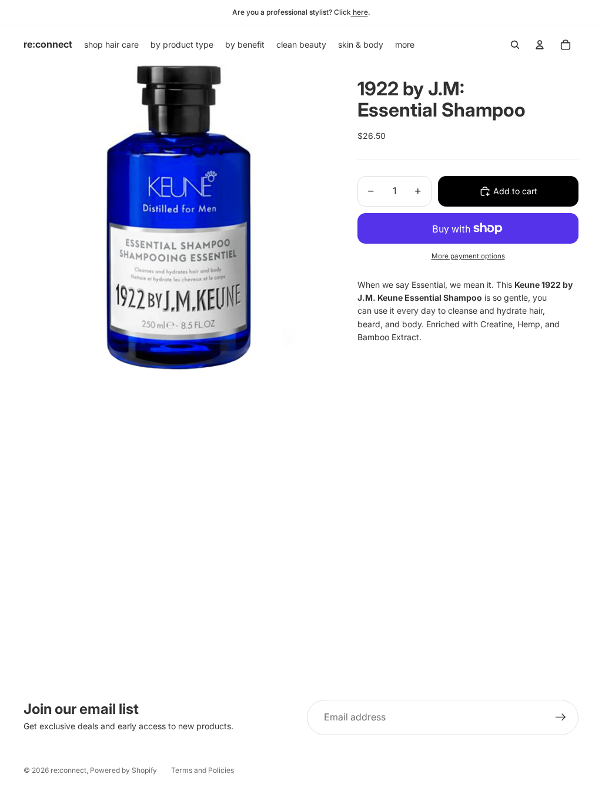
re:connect (68, 770)
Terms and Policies (202, 770)
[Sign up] (561, 717)
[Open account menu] (540, 45)
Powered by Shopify (123, 770)
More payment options (468, 256)
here (359, 12)
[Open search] (515, 45)
